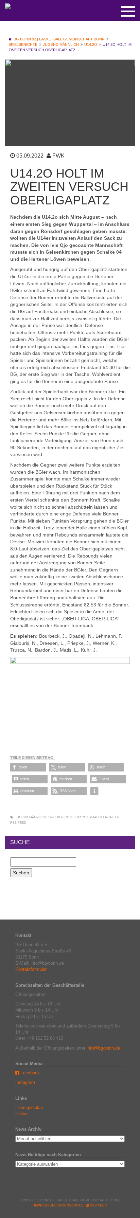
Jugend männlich (30, 817)
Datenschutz (70, 1205)
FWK (58, 156)
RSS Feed (18, 822)
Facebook (29, 1072)
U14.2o (80, 817)
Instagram (25, 1082)
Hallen (21, 1113)
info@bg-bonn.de (103, 1048)
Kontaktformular (31, 969)
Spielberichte (60, 817)
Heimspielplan (29, 1107)
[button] (28, 767)
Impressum (44, 1205)
